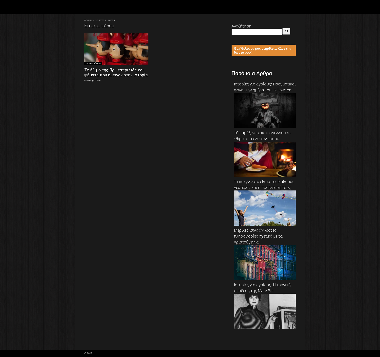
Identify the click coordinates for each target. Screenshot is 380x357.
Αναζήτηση (241, 26)
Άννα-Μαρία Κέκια (92, 81)
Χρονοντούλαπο (93, 63)
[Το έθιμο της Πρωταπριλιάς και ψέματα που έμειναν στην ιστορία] (116, 49)
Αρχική (88, 20)
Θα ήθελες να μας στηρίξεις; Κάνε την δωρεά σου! (262, 50)
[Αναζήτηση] (286, 31)
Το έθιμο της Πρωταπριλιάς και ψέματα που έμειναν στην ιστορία (116, 72)
